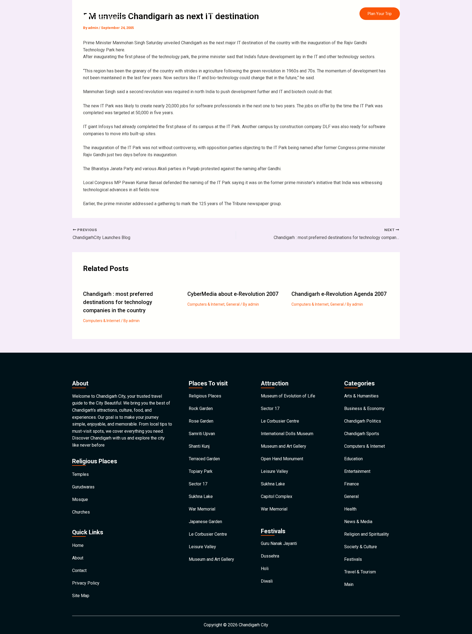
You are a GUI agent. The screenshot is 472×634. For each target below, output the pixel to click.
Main (348, 584)
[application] (197, 13)
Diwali (267, 581)
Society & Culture (360, 546)
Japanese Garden (205, 521)
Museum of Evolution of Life (288, 396)
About (77, 558)
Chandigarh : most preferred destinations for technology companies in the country (118, 302)
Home (167, 13)
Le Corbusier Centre (208, 534)
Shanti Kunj (199, 446)
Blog (282, 13)
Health (350, 509)
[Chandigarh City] (103, 13)
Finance (351, 483)
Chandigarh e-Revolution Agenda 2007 (339, 294)
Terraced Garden (204, 458)
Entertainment (357, 471)
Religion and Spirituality (366, 534)
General (233, 304)
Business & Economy (364, 408)
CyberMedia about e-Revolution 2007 (232, 294)
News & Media (358, 521)
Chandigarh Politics (362, 421)
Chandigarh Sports (361, 433)
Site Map (80, 595)
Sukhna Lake (201, 496)
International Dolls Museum (287, 433)
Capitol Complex (276, 496)
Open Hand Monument (282, 458)
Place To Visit (219, 13)
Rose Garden (201, 421)
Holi (265, 568)
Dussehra (270, 556)
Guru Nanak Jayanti (279, 543)
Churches (81, 512)
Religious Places (205, 396)
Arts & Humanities (361, 396)
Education (353, 458)
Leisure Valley (202, 546)
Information (255, 13)
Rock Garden (201, 408)
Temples (80, 474)
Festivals (353, 559)
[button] (320, 13)
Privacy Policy (85, 583)
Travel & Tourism (360, 571)
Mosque (80, 499)
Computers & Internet (101, 321)
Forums (187, 13)
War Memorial (202, 509)
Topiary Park (201, 471)
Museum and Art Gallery (211, 559)
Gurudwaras (83, 486)
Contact (301, 13)
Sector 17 (198, 483)
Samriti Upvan (202, 433)
